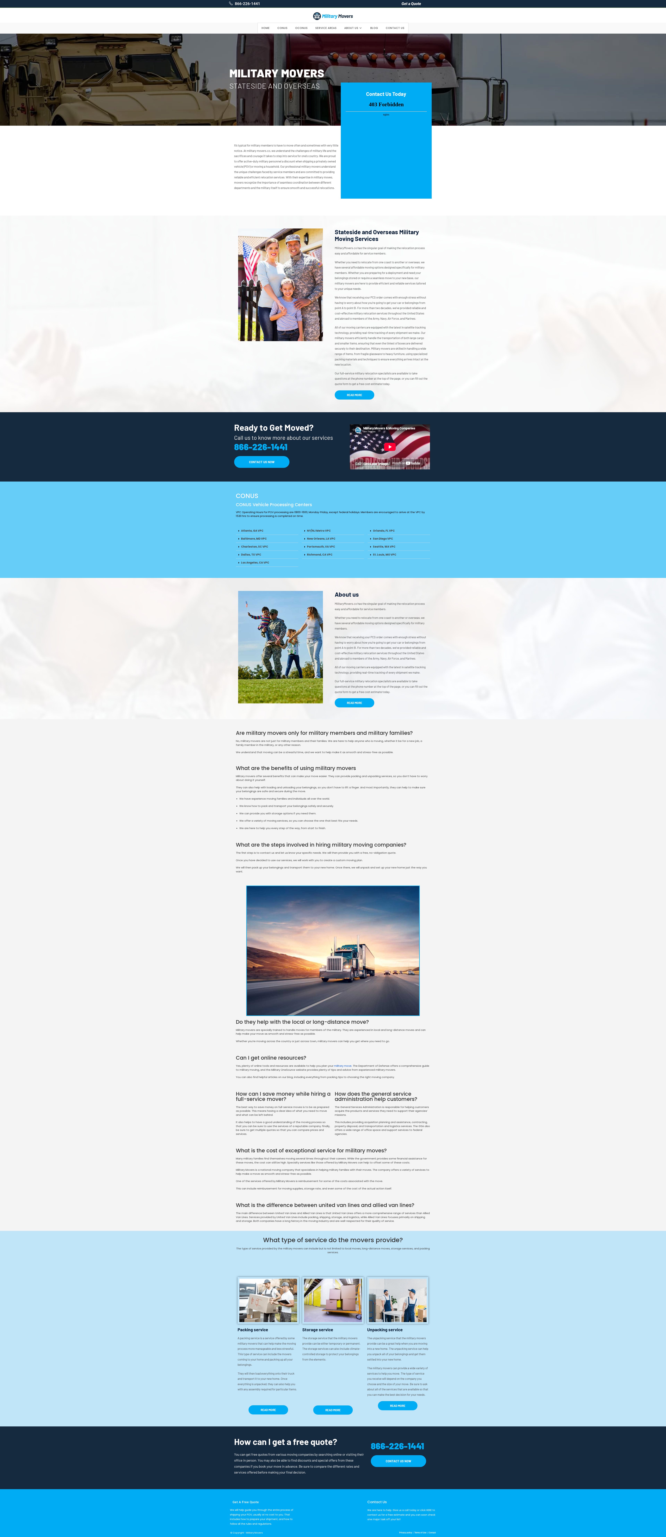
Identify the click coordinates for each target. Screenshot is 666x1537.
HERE (429, 1510)
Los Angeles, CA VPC (255, 562)
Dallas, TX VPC (251, 554)
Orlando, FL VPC (384, 530)
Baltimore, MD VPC (254, 538)
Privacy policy (405, 1532)
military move (343, 1066)
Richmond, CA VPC (319, 554)
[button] (267, 531)
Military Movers (254, 1532)
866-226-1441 (247, 4)
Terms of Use (420, 1532)
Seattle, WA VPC (384, 546)
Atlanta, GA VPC (252, 530)
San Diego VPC (383, 538)
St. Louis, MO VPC (384, 554)
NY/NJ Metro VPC (319, 530)
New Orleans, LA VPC (321, 538)
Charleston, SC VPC (254, 546)
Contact (432, 1532)
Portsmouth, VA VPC (321, 546)
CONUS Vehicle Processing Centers (274, 505)
